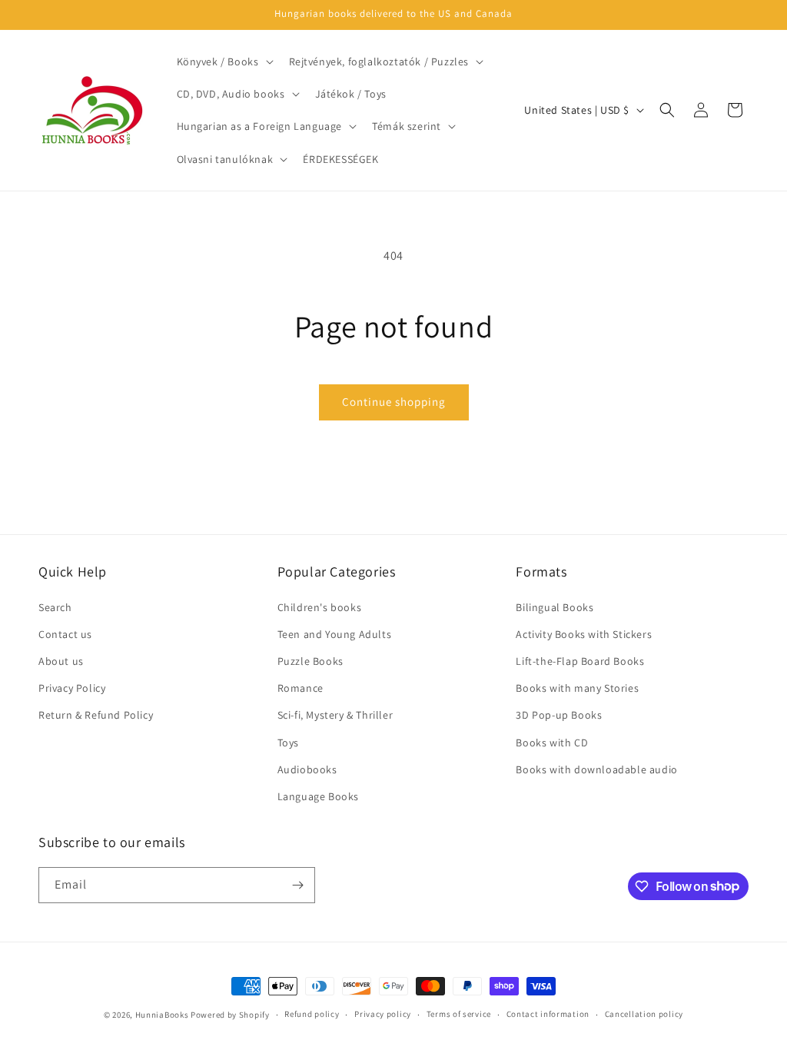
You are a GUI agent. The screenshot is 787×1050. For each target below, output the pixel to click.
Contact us (65, 634)
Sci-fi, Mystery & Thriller (335, 715)
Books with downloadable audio (596, 769)
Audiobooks (307, 769)
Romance (300, 688)
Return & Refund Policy (95, 715)
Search (55, 607)
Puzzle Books (310, 661)
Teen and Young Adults (334, 634)
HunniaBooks (162, 1014)
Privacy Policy (71, 688)
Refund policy (311, 1013)
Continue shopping (394, 401)
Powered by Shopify (230, 1014)
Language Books (318, 796)
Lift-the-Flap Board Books (580, 661)
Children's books (319, 607)
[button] (224, 61)
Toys (288, 742)
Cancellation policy (644, 1013)
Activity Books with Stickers (584, 634)
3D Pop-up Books (559, 715)
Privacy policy (382, 1013)
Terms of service (459, 1013)
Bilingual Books (554, 607)
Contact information (547, 1013)
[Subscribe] (297, 885)
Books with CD (552, 742)
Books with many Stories (577, 688)
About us (61, 661)
